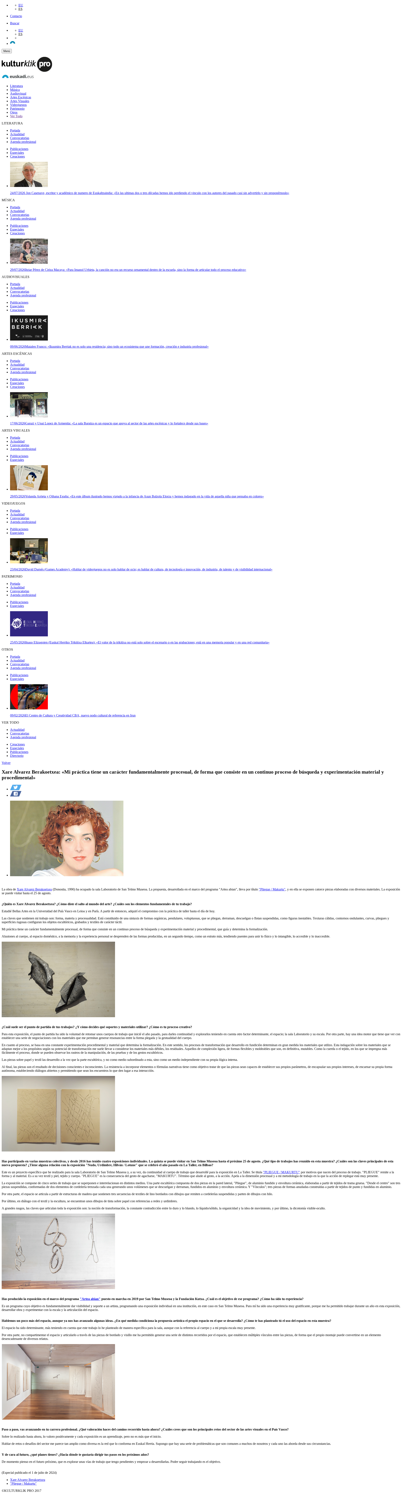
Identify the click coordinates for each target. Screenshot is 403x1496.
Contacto (16, 16)
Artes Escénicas (20, 97)
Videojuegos (18, 105)
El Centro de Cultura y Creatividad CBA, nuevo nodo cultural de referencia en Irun (73, 715)
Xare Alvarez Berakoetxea (34, 889)
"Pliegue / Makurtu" (272, 889)
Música (15, 89)
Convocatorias (19, 138)
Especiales (17, 152)
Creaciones (17, 156)
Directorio (17, 755)
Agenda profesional (23, 142)
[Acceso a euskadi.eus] (18, 79)
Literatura (16, 86)
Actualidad (17, 134)
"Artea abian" (90, 1299)
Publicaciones (19, 149)
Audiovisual (18, 93)
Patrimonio (17, 108)
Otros (13, 112)
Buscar (14, 23)
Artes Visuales (19, 101)
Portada (15, 130)
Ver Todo (16, 116)
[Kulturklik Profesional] (27, 70)
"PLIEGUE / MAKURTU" (281, 1172)
